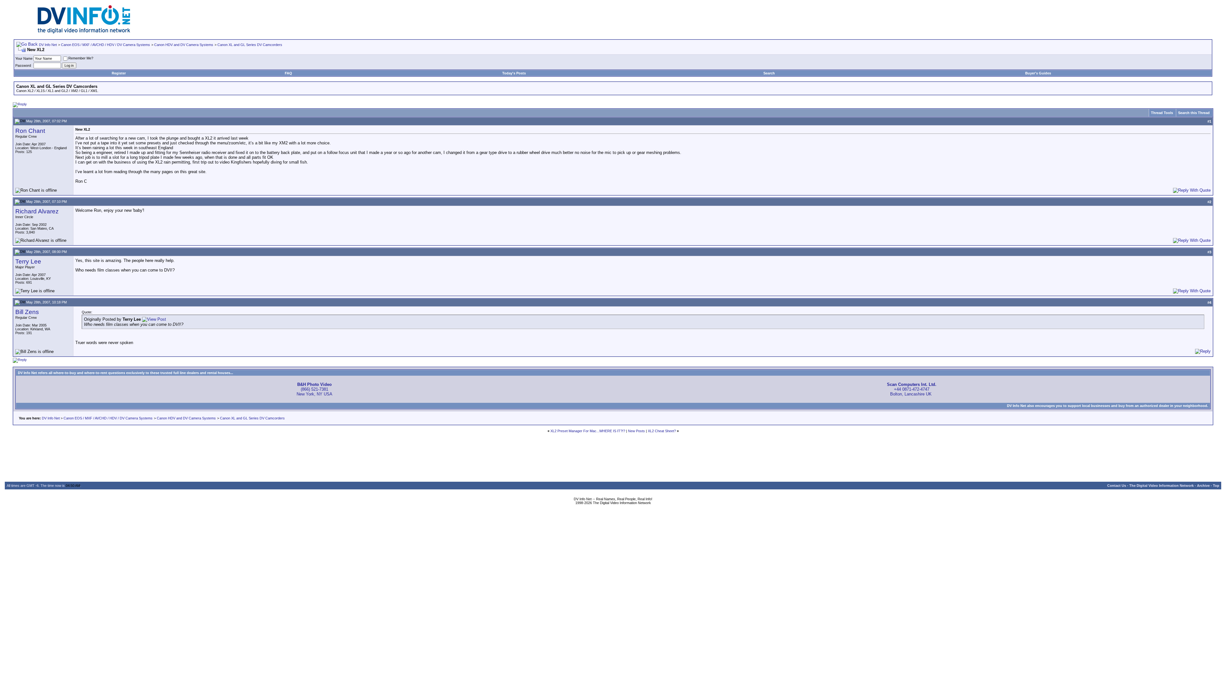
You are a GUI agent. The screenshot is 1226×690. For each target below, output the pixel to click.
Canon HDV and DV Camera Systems (183, 45)
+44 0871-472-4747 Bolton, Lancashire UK (911, 389)
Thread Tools (1162, 113)
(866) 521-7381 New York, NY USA (314, 389)
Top (1216, 485)
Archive (1203, 485)
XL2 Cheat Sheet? (662, 431)
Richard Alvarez (37, 211)
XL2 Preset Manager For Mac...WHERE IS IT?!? (587, 431)
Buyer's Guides (1038, 73)
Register (119, 73)
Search (769, 73)
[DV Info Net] (84, 32)
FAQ (288, 73)
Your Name (24, 58)
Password (23, 65)
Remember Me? (80, 58)
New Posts (636, 431)
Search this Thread (1194, 113)
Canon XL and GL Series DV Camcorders (249, 45)
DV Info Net (48, 45)
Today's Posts (514, 73)
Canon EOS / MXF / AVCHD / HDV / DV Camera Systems (105, 45)
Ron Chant (30, 130)
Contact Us (1116, 485)
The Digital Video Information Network (1161, 485)
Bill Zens (27, 312)
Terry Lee (28, 261)
